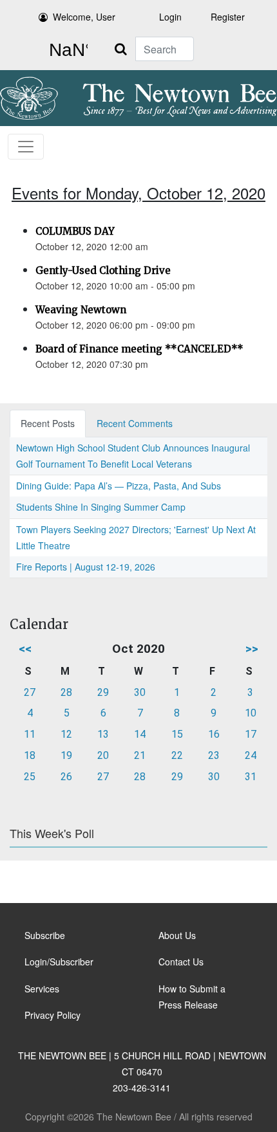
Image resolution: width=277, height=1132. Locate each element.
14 (140, 734)
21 (140, 755)
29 (103, 692)
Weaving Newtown (80, 310)
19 (66, 755)
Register (228, 16)
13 (103, 734)
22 (177, 755)
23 (214, 755)
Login (170, 16)
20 (103, 755)
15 (177, 734)
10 (250, 713)
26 (66, 777)
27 (29, 692)
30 (140, 692)
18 (29, 755)
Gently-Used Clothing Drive (103, 270)
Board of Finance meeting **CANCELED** (139, 349)
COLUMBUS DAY (75, 231)
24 (250, 755)
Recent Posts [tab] (48, 423)
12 (66, 734)
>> (251, 648)
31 (250, 777)
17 (250, 734)
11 (29, 734)
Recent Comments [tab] (135, 423)
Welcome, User (84, 16)
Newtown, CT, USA (66, 50)
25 (29, 777)
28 (66, 692)
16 (214, 734)
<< (25, 648)
